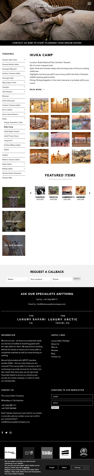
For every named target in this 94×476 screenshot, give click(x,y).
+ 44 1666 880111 (50, 299)
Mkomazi (5, 96)
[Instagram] (10, 432)
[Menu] (89, 4)
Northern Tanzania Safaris (11, 73)
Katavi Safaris (7, 164)
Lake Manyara (7, 92)
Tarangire (5, 87)
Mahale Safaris (7, 169)
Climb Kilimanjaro (8, 101)
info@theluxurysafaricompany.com (51, 304)
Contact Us (55, 357)
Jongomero (8, 140)
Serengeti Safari (8, 78)
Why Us (54, 347)
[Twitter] (6, 432)
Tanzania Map (7, 178)
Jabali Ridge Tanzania (11, 131)
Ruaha (4, 119)
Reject (64, 467)
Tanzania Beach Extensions (11, 173)
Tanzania (8, 54)
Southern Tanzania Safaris (11, 105)
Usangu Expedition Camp (13, 122)
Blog (53, 353)
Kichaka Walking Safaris (12, 145)
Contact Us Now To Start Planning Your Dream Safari (47, 43)
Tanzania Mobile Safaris (10, 64)
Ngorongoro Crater (9, 83)
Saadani (5, 155)
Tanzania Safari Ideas (9, 60)
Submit (77, 278)
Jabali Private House (11, 136)
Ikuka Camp (8, 127)
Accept (51, 467)
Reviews (54, 350)
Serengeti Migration (9, 69)
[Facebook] (2, 432)
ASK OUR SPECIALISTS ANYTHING (47, 294)
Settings (77, 467)
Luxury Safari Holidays (60, 341)
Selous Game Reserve (10, 114)
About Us (55, 344)
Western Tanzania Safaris (11, 160)
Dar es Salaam (7, 110)
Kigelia (6, 150)
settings (26, 468)
